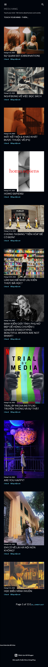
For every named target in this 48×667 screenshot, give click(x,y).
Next (38, 605)
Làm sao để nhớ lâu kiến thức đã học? (20, 281)
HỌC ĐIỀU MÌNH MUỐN (18, 590)
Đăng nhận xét (15, 59)
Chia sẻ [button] (6, 59)
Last (42, 605)
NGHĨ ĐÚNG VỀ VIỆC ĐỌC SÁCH (23, 96)
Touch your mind (12, 17)
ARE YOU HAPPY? (14, 480)
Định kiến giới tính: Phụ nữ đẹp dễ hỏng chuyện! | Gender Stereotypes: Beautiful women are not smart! (22, 329)
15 (35, 605)
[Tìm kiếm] (42, 3)
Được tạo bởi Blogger (26, 655)
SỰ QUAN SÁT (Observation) (22, 55)
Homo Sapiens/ (14, 193)
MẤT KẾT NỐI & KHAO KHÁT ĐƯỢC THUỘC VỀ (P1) (21, 138)
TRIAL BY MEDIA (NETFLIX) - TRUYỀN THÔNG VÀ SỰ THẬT (21, 407)
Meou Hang (11, 8)
